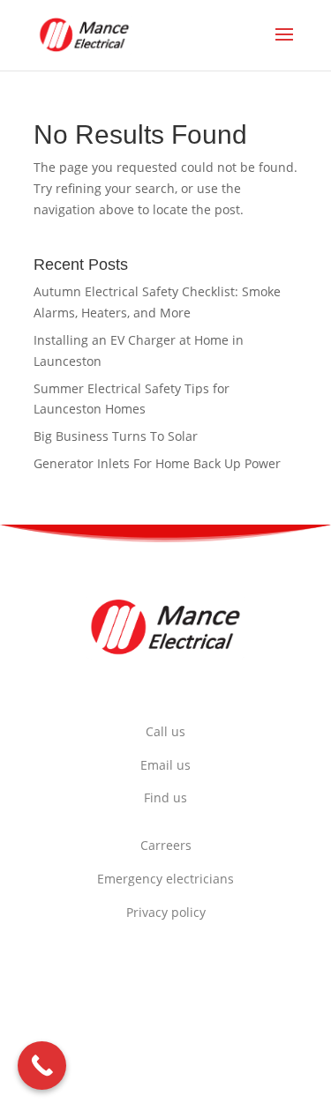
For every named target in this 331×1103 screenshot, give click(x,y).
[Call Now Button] (42, 1065)
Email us (165, 764)
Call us (165, 731)
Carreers (166, 845)
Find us (165, 797)
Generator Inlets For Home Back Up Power (157, 463)
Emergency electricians (165, 878)
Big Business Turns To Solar (116, 436)
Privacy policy (166, 912)
